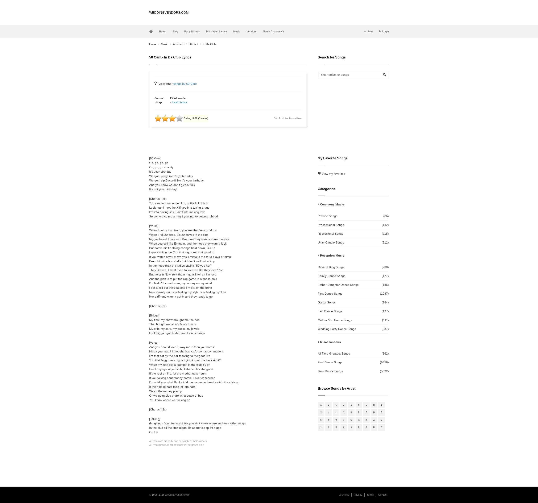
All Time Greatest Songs (353, 353)
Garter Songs (353, 302)
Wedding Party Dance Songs (353, 329)
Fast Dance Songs (353, 362)
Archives (344, 494)
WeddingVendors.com (169, 12)
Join (370, 31)
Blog (175, 31)
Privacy (358, 494)
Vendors (252, 31)
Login (385, 31)
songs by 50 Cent (185, 83)
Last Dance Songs (353, 311)
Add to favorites (290, 118)
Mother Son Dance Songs (353, 320)
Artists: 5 (178, 44)
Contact (382, 494)
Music (236, 31)
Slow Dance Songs (353, 371)
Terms (370, 494)
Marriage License (216, 31)
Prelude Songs (353, 216)
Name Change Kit (273, 31)
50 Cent (193, 44)
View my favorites (333, 173)
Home (162, 31)
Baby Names (192, 31)
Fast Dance (179, 102)
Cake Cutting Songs (353, 267)
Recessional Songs (353, 233)
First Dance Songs (353, 293)
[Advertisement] (228, 141)
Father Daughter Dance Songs (353, 284)
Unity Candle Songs (353, 242)
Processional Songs (353, 224)
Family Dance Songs (353, 276)
